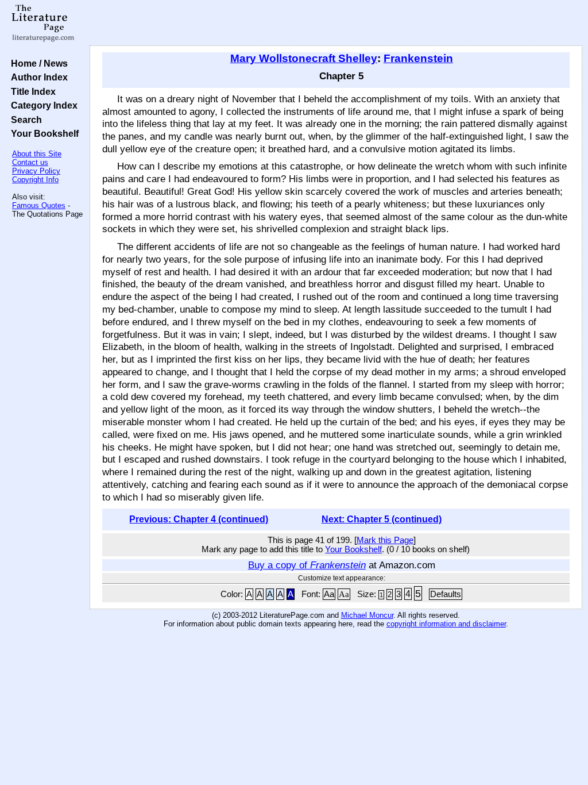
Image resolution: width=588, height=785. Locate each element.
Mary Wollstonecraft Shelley (303, 58)
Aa (329, 594)
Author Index (37, 77)
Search (24, 119)
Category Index (42, 105)
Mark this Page (385, 540)
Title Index (31, 91)
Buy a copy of (307, 565)
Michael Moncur (367, 615)
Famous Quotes (38, 205)
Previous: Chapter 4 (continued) (198, 519)
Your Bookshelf (42, 133)
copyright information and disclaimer (446, 623)
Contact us (30, 162)
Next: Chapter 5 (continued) (382, 519)
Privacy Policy (36, 171)
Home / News (37, 63)
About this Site (36, 153)
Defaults (445, 594)
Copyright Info (35, 179)
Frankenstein (418, 58)
